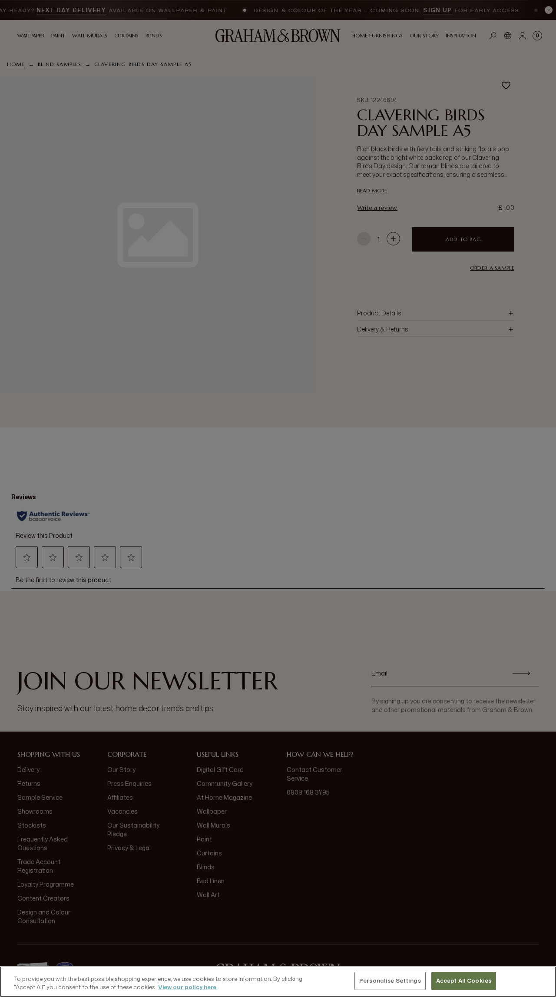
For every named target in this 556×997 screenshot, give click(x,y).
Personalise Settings (390, 980)
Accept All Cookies (463, 980)
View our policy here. (188, 987)
